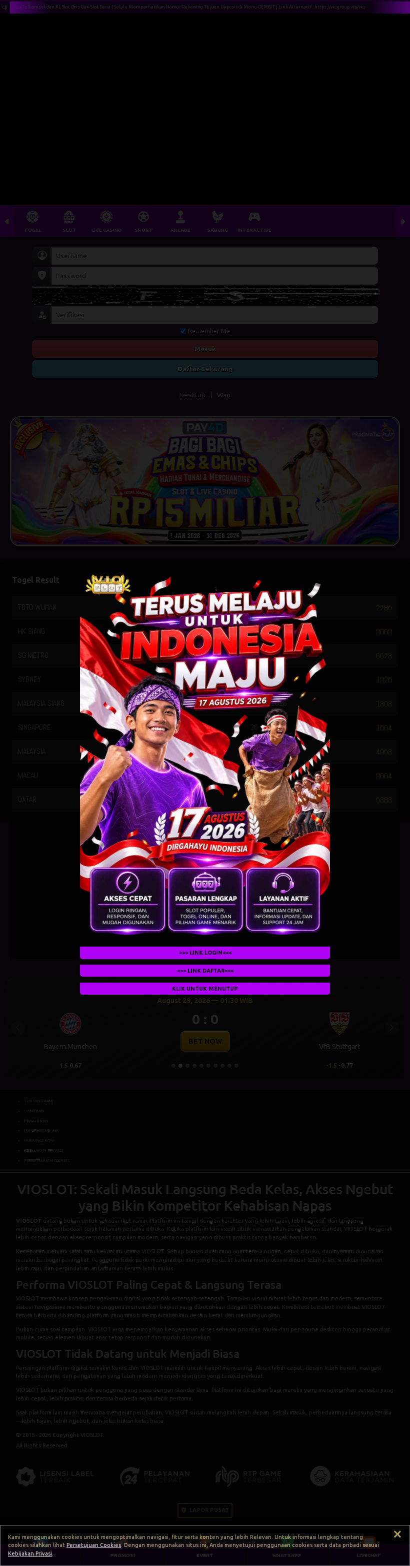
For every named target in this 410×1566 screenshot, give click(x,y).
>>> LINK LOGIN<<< (205, 953)
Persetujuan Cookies (93, 1545)
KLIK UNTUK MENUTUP (205, 988)
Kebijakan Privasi (30, 1553)
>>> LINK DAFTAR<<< (205, 971)
